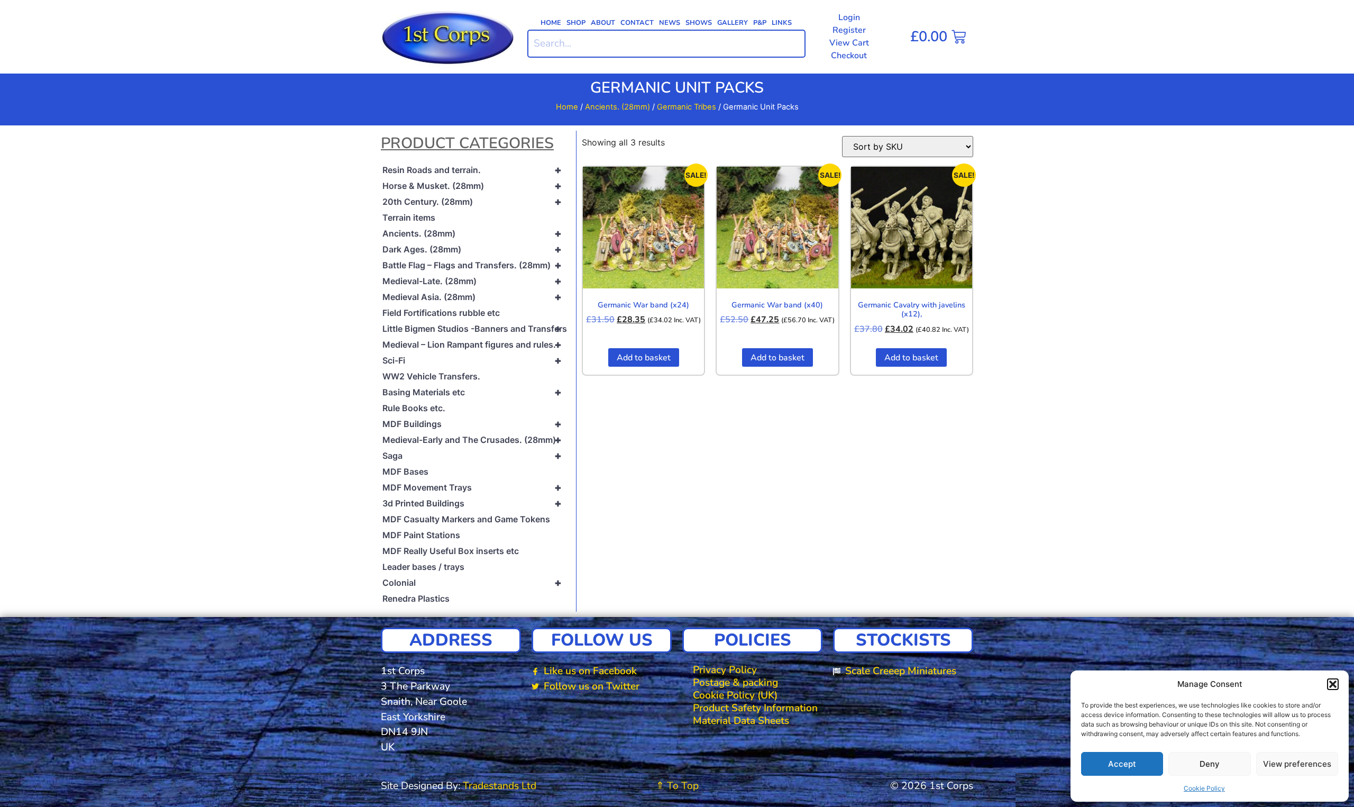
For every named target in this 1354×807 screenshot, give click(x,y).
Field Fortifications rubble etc (441, 312)
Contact (637, 23)
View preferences (1297, 764)
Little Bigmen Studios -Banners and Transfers (474, 328)
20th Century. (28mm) (472, 201)
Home (551, 23)
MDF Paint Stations (421, 535)
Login (849, 17)
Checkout (849, 55)
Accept (1122, 764)
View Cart (849, 43)
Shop (575, 23)
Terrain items (408, 217)
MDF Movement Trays (472, 487)
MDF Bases (405, 471)
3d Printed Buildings (472, 503)
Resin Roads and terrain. (472, 170)
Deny (1210, 764)
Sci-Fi (472, 360)
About (603, 23)
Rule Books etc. (413, 408)
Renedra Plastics (416, 598)
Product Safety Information (755, 708)
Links (782, 23)
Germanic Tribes (686, 107)
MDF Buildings (472, 424)
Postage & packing (735, 682)
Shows (698, 23)
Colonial (472, 582)
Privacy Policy (725, 670)
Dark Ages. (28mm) (472, 249)
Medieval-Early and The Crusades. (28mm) (472, 439)
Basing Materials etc (472, 392)
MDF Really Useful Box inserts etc (450, 551)
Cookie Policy (1204, 788)
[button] (1333, 684)
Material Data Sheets (741, 720)
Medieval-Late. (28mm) (472, 281)
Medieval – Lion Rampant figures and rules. (472, 344)
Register (849, 30)
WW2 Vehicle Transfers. (431, 376)
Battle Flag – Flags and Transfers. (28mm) (472, 265)
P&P (759, 23)
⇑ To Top (677, 786)
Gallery (732, 23)
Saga (472, 455)
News (669, 23)
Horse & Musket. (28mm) (472, 185)
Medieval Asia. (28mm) (472, 297)
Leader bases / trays (423, 566)
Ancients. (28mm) (617, 107)
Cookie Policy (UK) (735, 695)
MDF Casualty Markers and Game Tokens (466, 519)
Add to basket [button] (644, 358)
